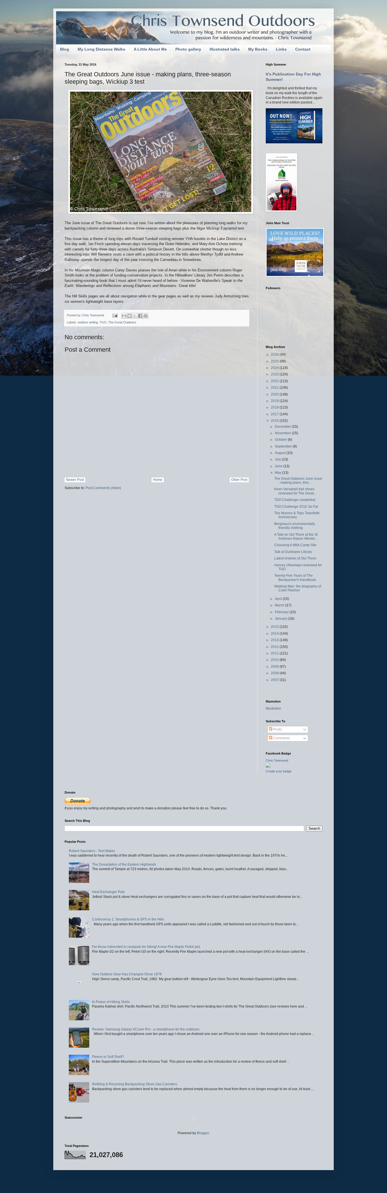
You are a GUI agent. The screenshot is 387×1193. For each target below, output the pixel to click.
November (283, 433)
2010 (275, 660)
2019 (275, 401)
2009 (275, 667)
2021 (275, 388)
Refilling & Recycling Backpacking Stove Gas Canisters (134, 1084)
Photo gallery (188, 49)
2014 (275, 634)
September (284, 446)
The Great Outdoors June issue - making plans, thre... (298, 481)
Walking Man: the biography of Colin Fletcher (297, 588)
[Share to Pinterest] (145, 316)
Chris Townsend (277, 760)
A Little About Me (150, 49)
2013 (275, 640)
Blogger (203, 1133)
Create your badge (279, 771)
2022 (275, 381)
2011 (275, 653)
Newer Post (75, 480)
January (281, 619)
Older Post (239, 480)
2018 (275, 407)
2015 (275, 627)
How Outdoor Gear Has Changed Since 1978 (127, 974)
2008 (275, 673)
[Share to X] (135, 316)
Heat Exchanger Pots (108, 892)
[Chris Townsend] (268, 766)
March (280, 605)
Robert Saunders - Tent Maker (92, 851)
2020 (275, 394)
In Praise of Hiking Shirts (111, 1002)
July (278, 459)
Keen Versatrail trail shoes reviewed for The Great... (295, 491)
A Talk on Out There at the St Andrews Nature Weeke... (296, 537)
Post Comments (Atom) (103, 488)
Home (157, 480)
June (279, 466)
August (280, 453)
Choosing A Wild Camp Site (295, 545)
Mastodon (273, 708)
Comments (281, 738)
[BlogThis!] (129, 316)
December (283, 427)
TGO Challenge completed (294, 500)
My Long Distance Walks (101, 49)
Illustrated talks (225, 49)
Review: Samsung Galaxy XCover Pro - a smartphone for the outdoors (145, 1029)
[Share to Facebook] (140, 316)
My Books (257, 49)
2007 (275, 680)
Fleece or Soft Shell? (108, 1057)
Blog (64, 49)
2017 (275, 414)
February (282, 612)
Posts (277, 729)
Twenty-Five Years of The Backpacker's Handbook (295, 578)
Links (281, 49)
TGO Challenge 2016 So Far (296, 507)
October (281, 440)
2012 (275, 647)
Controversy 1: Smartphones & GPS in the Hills (128, 919)
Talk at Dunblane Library (293, 552)
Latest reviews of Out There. (295, 558)
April (279, 599)
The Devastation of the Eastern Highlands (124, 864)
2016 (275, 421)
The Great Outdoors (122, 322)
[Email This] (124, 316)
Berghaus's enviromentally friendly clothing (294, 526)
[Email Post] (114, 315)
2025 (275, 361)
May (278, 473)
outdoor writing (88, 322)
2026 (275, 354)
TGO (103, 322)
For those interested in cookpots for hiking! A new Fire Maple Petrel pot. (146, 947)
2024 (275, 368)
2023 (275, 374)
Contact (303, 49)
